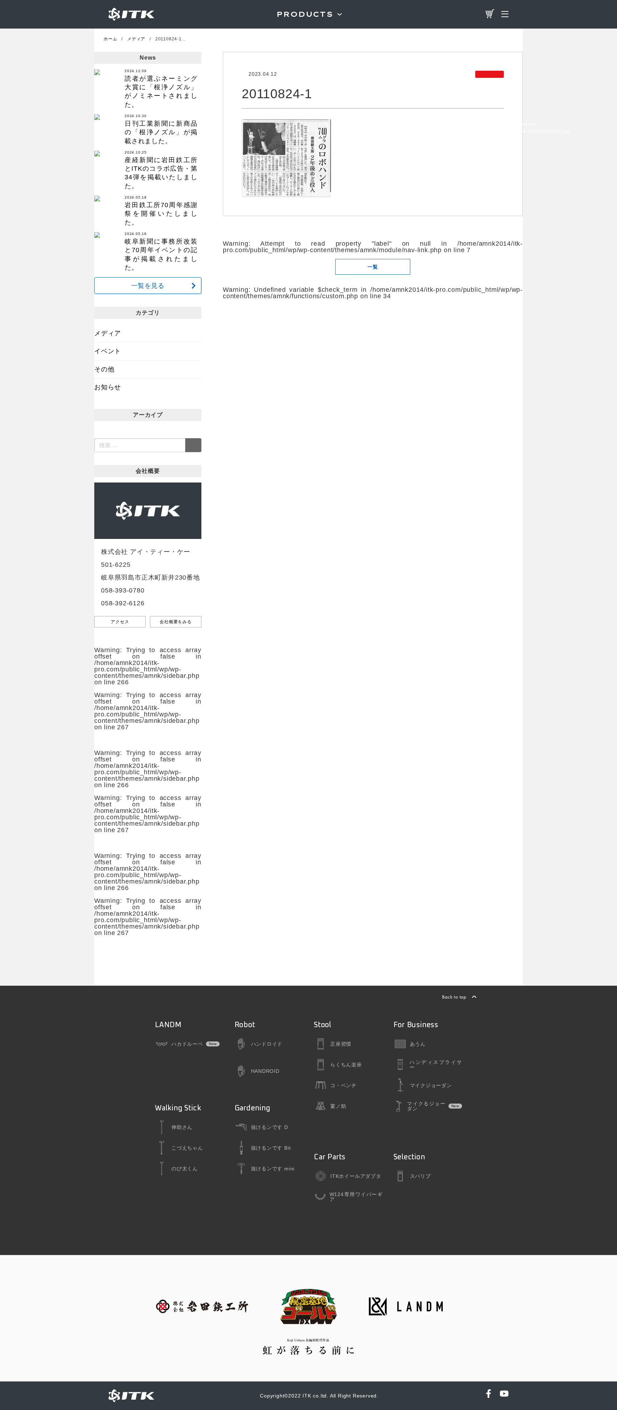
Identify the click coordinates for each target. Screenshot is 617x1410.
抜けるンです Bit (271, 1148)
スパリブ (420, 1176)
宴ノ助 (338, 1106)
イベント (107, 351)
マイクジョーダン (431, 1085)
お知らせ (107, 387)
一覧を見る (148, 285)
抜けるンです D (269, 1127)
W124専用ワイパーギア (356, 1196)
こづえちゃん (187, 1148)
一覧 (372, 267)
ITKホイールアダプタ (355, 1176)
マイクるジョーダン (426, 1106)
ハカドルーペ (187, 1044)
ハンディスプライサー (436, 1064)
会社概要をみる (176, 621)
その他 (104, 369)
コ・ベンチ (343, 1085)
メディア (107, 333)
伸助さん (181, 1127)
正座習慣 (340, 1044)
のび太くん (184, 1168)
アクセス (120, 621)
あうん (418, 1044)
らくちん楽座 (346, 1065)
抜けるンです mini (273, 1168)
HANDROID (265, 1071)
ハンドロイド (267, 1044)
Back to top (454, 996)
